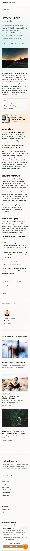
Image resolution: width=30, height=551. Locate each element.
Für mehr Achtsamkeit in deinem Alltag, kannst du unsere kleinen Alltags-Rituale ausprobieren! (14, 271)
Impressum (5, 506)
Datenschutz (5, 509)
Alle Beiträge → (8, 323)
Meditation (6, 296)
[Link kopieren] (23, 43)
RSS (3, 512)
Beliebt (4, 484)
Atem (14, 296)
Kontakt (4, 504)
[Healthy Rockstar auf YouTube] (11, 475)
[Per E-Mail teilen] (19, 43)
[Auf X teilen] (15, 43)
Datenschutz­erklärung (8, 539)
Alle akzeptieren (15, 546)
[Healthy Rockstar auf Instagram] (3, 475)
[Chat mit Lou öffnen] (25, 546)
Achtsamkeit (6, 9)
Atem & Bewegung (9, 108)
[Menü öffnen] (26, 2)
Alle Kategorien (6, 493)
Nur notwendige (15, 543)
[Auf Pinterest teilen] (12, 43)
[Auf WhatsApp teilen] (8, 43)
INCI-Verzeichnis (6, 490)
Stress (5, 298)
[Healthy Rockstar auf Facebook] (7, 475)
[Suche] (22, 2)
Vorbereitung (8, 103)
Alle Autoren (5, 495)
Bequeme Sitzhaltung (10, 106)
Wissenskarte (6, 487)
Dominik (4, 38)
